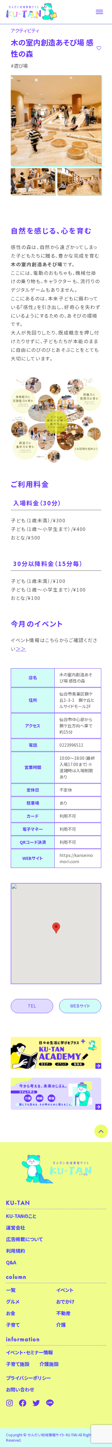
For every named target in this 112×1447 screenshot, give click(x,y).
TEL (32, 1006)
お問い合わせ (20, 1389)
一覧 (11, 1289)
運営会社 (15, 1227)
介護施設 (49, 1363)
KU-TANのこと (21, 1215)
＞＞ (21, 648)
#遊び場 (19, 65)
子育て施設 (17, 1363)
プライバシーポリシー (28, 1377)
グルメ (12, 1301)
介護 (61, 1324)
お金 (10, 1313)
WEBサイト (80, 1006)
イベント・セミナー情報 (29, 1352)
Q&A (11, 1262)
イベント (64, 1289)
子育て (13, 1324)
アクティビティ (25, 30)
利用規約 (15, 1250)
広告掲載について (24, 1239)
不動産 (63, 1313)
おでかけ (65, 1301)
